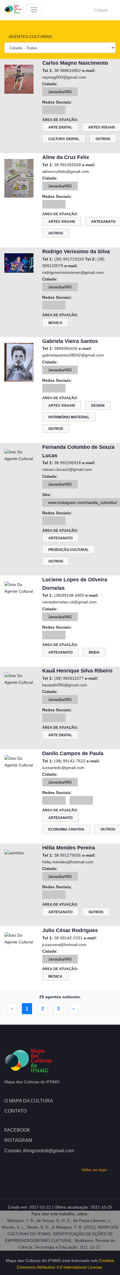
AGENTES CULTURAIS (30, 36)
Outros (103, 139)
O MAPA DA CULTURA (28, 1100)
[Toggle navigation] (34, 9)
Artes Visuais (61, 222)
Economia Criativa (66, 829)
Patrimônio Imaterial (68, 417)
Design (98, 406)
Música (55, 323)
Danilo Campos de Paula (72, 753)
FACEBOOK (17, 1130)
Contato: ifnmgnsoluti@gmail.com (39, 1150)
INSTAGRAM (18, 1140)
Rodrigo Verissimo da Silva (76, 251)
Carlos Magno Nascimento (75, 63)
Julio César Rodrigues (70, 930)
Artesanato (60, 538)
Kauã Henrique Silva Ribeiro (77, 671)
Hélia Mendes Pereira (68, 848)
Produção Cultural (68, 550)
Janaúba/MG (60, 91)
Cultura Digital (64, 139)
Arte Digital (60, 127)
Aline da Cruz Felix (65, 157)
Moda (94, 652)
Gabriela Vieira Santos (70, 341)
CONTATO (15, 1110)
